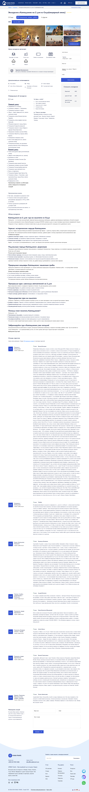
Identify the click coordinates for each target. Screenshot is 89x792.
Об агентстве (48, 768)
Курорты (47, 776)
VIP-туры (45, 3)
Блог (49, 3)
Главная (9, 7)
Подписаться (76, 758)
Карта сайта (49, 789)
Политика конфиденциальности (38, 789)
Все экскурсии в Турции (76, 7)
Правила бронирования (61, 772)
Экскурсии (21, 3)
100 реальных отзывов (29, 341)
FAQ (46, 779)
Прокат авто (28, 3)
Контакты (60, 768)
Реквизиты (60, 778)
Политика (60, 775)
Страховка (60, 781)
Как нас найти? (17, 22)
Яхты (40, 3)
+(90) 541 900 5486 (13, 762)
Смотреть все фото (74, 44)
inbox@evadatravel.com (32, 762)
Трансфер (35, 3)
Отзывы (47, 771)
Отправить (37, 731)
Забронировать (81, 3)
